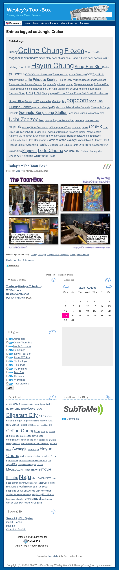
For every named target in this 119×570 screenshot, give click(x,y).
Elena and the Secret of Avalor (25, 84)
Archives (84, 23)
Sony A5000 (41, 490)
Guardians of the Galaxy (60, 140)
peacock (79, 120)
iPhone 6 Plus (65, 93)
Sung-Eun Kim (88, 66)
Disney (13, 52)
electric (24, 443)
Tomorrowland (60, 74)
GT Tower (21, 132)
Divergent (85, 144)
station (20, 494)
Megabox (14, 57)
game (8, 449)
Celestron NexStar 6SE (42, 424)
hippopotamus (61, 120)
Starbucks (11, 494)
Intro (36, 23)
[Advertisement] (87, 346)
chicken (10, 435)
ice (21, 456)
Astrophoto (19, 338)
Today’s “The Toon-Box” (27, 166)
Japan (9, 464)
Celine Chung (41, 49)
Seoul (45, 486)
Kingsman (29, 150)
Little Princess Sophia (41, 79)
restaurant (12, 486)
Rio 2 (52, 156)
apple (37, 404)
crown (21, 67)
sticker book (64, 58)
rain (31, 482)
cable (98, 88)
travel (37, 498)
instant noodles (42, 456)
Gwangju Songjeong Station (43, 112)
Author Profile (49, 23)
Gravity (28, 101)
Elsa (28, 67)
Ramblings (19, 350)
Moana (77, 79)
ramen (37, 482)
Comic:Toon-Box (13, 259)
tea (52, 494)
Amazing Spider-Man (80, 132)
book (90, 58)
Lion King (51, 88)
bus (29, 420)
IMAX (36, 101)
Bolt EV (42, 416)
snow (27, 490)
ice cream (28, 456)
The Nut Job (82, 151)
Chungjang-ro (49, 93)
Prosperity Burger (100, 107)
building (10, 420)
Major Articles (69, 23)
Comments (73, 419)
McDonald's (83, 107)
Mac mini (61, 107)
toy (89, 73)
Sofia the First (101, 84)
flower (61, 84)
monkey (94, 113)
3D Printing (20, 368)
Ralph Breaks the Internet (23, 88)
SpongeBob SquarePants (64, 145)
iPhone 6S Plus (40, 460)
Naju (77, 84)
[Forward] (109, 287)
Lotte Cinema (50, 150)
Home (27, 23)
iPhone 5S (13, 460)
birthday (13, 80)
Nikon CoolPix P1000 (41, 478)
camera (48, 420)
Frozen (74, 50)
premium (76, 127)
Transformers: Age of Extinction (84, 135)
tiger (71, 120)
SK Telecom (100, 93)
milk (22, 469)
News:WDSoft (22, 357)
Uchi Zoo (19, 119)
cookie (42, 439)
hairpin (69, 84)
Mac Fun (19, 372)
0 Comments (28, 259)
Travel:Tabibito (21, 383)
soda (92, 100)
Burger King (16, 101)
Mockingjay (59, 101)
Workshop (19, 380)
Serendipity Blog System (19, 518)
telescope (10, 498)
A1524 (29, 93)
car (25, 424)
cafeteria (35, 420)
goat (87, 120)
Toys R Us (98, 74)
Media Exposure (22, 346)
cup (46, 439)
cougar (49, 120)
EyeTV (51, 107)
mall (105, 127)
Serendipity (53, 555)
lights (33, 464)
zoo (34, 119)
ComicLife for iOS (16, 529)
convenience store (30, 439)
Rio (48, 135)
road (21, 486)
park (54, 478)
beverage (35, 408)
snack (15, 126)
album (91, 88)
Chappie (13, 113)
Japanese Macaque (79, 113)
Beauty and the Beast (94, 80)
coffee (28, 435)
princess (17, 73)
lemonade (26, 464)
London (40, 464)
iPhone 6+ (79, 93)
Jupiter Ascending (28, 145)
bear (41, 120)
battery (24, 408)
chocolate (19, 435)
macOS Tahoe (14, 522)
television (71, 107)
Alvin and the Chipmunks (32, 155)
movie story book (48, 58)
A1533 (22, 404)
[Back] (65, 287)
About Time (64, 127)
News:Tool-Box (22, 353)
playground (24, 482)
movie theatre (29, 57)
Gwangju (81, 74)
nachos (43, 144)
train (30, 498)
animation (29, 404)
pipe (102, 113)
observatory (86, 84)
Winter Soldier (58, 135)
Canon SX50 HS (14, 424)
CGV (28, 74)
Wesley (19, 170)
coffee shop (37, 435)
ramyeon (44, 482)
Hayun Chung (52, 65)
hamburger (33, 449)
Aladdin (41, 88)
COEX (95, 126)
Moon (27, 469)
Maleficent (63, 88)
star (49, 490)
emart (46, 443)
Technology (20, 361)
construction (13, 439)
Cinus (12, 132)
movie (48, 74)
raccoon (94, 120)
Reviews (19, 376)
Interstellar (45, 101)
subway (27, 494)
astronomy (13, 408)
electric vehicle (35, 443)
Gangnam (39, 140)
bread (49, 416)
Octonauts (15, 151)
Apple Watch (46, 404)
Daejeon (52, 439)
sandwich (28, 486)
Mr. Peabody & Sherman (32, 135)
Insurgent (96, 145)
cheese (52, 431)
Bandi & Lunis (79, 58)
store (84, 88)
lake (20, 464)
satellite (37, 486)
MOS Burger (34, 132)
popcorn (77, 99)
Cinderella (38, 74)
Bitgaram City (50, 84)
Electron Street (17, 93)
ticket (85, 127)
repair (52, 482)
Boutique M (15, 140)
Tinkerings (19, 365)
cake (21, 79)
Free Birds (27, 140)
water (49, 498)
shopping (75, 88)
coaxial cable (39, 107)
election (16, 443)
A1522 (9, 404)
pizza (8, 482)
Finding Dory (65, 80)
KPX (105, 144)
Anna (72, 74)
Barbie (106, 67)
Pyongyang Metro (16, 297)
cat (29, 424)
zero (40, 502)
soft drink (69, 151)
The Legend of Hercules (55, 132)
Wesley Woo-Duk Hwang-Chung (40, 127)
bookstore (99, 58)
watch (43, 498)
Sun (33, 494)
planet (15, 482)
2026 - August (87, 287)
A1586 (37, 93)
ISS (49, 460)
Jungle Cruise (53, 254)
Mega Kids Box (93, 52)
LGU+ (88, 93)
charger (44, 431)
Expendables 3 (84, 140)
